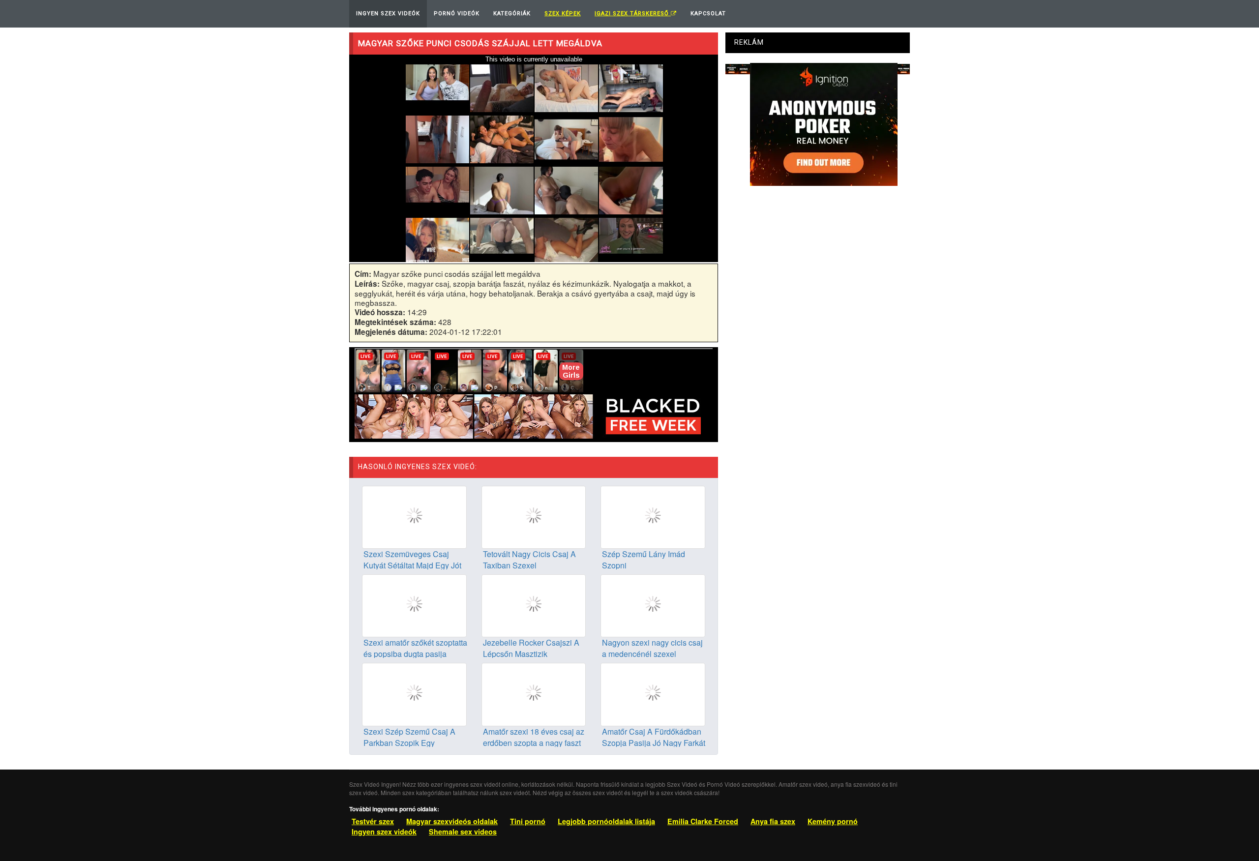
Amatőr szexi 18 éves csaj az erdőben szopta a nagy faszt (533, 737)
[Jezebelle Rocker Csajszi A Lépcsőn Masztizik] (533, 605)
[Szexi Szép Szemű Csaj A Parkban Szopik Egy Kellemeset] (414, 693)
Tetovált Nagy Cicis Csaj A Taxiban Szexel (529, 559)
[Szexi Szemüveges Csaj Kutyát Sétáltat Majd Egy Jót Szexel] (414, 516)
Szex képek (562, 13)
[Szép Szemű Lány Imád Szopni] (652, 516)
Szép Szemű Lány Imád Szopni (643, 559)
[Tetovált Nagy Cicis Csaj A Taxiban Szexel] (533, 516)
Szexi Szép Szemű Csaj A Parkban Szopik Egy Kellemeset (409, 743)
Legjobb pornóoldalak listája (606, 821)
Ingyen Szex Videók (388, 13)
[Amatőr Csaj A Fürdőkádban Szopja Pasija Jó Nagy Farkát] (652, 693)
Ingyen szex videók (384, 831)
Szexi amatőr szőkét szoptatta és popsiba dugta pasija (415, 648)
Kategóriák (512, 13)
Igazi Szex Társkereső (633, 13)
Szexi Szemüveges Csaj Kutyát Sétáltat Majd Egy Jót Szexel (412, 565)
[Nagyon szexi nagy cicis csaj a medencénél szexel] (652, 605)
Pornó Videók (457, 13)
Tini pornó (527, 821)
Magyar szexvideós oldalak (452, 821)
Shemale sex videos (463, 831)
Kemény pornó (833, 821)
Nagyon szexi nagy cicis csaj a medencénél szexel (652, 648)
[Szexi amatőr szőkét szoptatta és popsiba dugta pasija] (414, 605)
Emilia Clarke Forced (702, 821)
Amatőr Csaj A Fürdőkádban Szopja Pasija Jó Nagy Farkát (653, 737)
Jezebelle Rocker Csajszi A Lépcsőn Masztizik (531, 648)
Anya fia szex (772, 821)
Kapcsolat (708, 13)
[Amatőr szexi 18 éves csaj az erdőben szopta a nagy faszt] (533, 693)
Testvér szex (373, 821)
